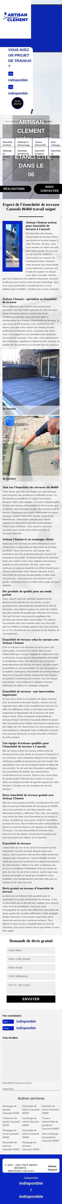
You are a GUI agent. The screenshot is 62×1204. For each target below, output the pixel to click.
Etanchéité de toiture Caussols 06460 (30, 1134)
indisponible (26, 1021)
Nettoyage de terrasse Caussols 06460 (30, 1146)
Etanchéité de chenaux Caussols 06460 (10, 1146)
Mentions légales (21, 1171)
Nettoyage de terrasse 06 (7, 152)
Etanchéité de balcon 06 (39, 152)
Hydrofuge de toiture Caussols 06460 (30, 1121)
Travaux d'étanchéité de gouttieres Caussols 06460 (50, 1123)
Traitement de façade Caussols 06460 (11, 1121)
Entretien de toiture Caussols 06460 (50, 1109)
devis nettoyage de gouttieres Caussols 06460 (50, 1137)
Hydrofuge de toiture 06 (23, 152)
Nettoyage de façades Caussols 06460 (10, 1109)
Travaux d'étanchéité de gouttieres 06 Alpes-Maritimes (40, 144)
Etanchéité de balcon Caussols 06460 (31, 1109)
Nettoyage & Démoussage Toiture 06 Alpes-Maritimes (24, 144)
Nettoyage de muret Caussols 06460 (10, 1134)
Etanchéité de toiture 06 (7, 144)
